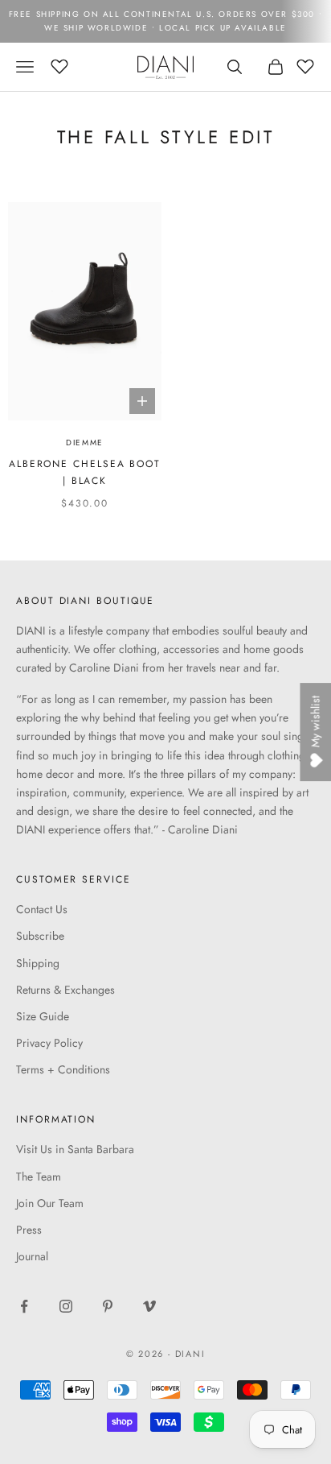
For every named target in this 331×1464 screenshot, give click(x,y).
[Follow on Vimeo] (149, 1306)
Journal (32, 1256)
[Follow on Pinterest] (108, 1306)
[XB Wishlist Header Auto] (59, 64)
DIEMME (85, 442)
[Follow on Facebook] (24, 1306)
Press (29, 1230)
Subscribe (40, 936)
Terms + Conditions (63, 1069)
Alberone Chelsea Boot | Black (85, 472)
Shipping (37, 963)
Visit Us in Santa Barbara (75, 1149)
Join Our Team (50, 1203)
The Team (38, 1176)
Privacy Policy (49, 1043)
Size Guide (42, 1016)
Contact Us (41, 909)
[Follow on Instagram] (66, 1306)
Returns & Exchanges (65, 990)
